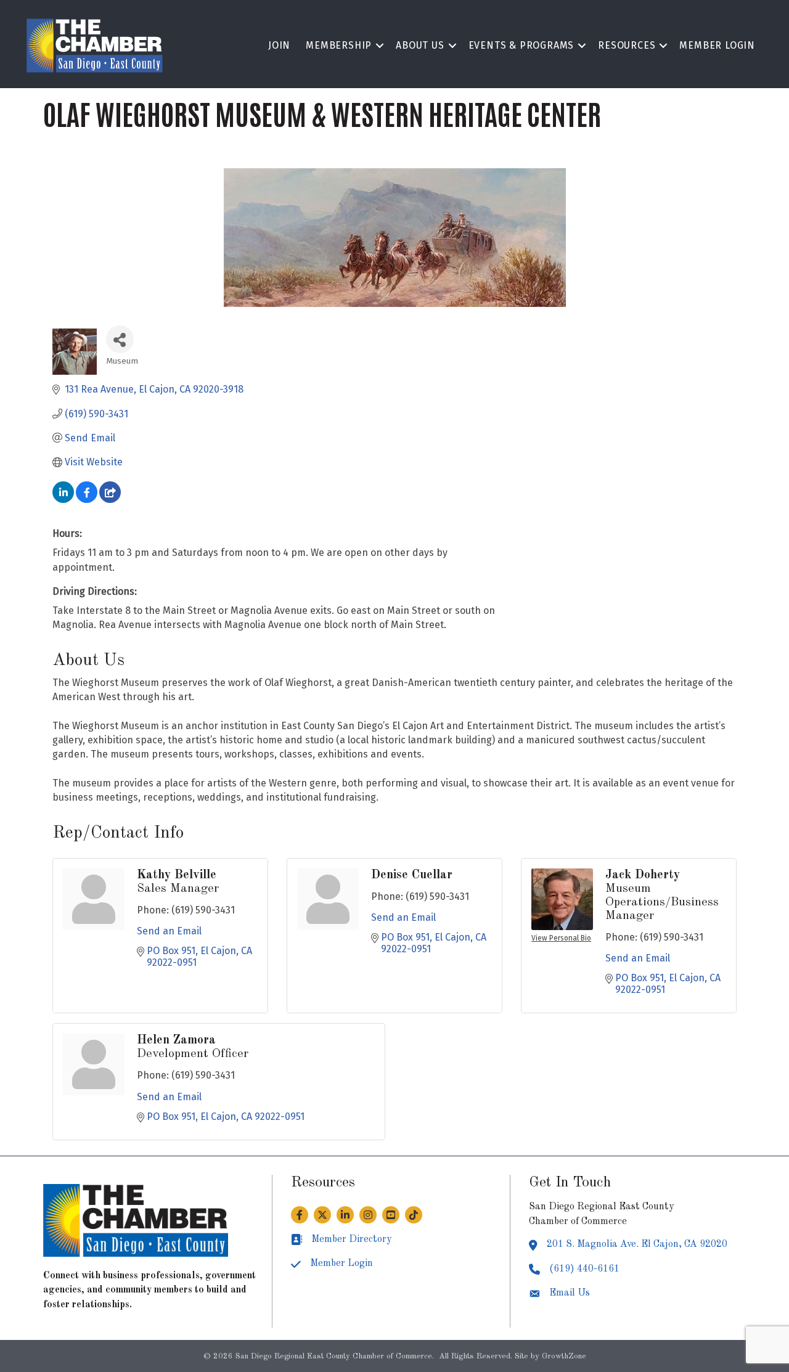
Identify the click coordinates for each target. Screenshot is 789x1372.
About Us (420, 45)
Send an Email (169, 931)
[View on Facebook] (86, 499)
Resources (626, 45)
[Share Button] (120, 339)
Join (279, 45)
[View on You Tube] (110, 499)
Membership (339, 45)
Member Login (717, 45)
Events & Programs (521, 45)
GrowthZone (564, 1356)
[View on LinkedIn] (63, 499)
